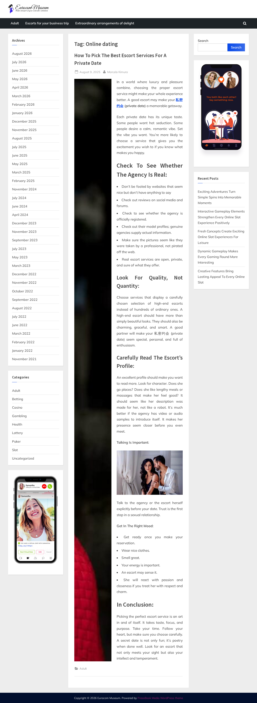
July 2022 (19, 316)
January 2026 (22, 113)
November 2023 (24, 232)
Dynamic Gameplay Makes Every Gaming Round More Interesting (218, 257)
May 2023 (20, 257)
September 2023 (25, 240)
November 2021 (24, 359)
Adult (15, 23)
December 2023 (24, 223)
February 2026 (23, 104)
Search (203, 41)
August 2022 (22, 308)
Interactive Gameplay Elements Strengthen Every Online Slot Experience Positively (221, 217)
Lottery (17, 433)
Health (17, 424)
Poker (16, 441)
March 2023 (21, 266)
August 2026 (22, 54)
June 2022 (19, 325)
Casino (17, 407)
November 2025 (24, 130)
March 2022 (21, 333)
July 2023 (19, 249)
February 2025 (23, 181)
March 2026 (21, 96)
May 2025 (20, 164)
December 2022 (24, 274)
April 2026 (20, 87)
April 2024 (20, 215)
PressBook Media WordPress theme (160, 698)
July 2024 (19, 198)
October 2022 (22, 291)
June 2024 (19, 206)
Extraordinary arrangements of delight (104, 23)
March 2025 (21, 172)
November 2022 (24, 282)
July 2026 (19, 62)
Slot (15, 450)
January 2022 (22, 350)
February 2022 (23, 342)
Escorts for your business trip (47, 23)
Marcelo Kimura (117, 72)
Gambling (19, 416)
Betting (17, 399)
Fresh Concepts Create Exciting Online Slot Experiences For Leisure (221, 237)
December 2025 (24, 121)
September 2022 (25, 300)
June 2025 (19, 155)
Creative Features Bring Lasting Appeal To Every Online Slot (221, 276)
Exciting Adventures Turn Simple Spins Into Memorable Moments (219, 197)
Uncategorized (23, 458)
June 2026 (19, 70)
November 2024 (24, 189)
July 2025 (19, 147)
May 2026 (20, 79)
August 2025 (22, 138)
